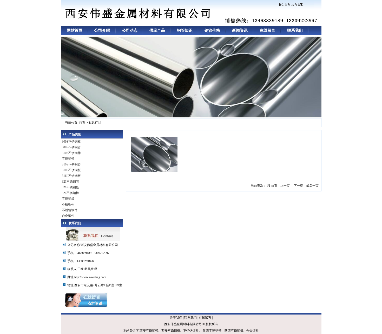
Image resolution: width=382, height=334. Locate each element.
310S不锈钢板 (71, 170)
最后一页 (312, 186)
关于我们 (176, 317)
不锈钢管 (68, 159)
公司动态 (129, 30)
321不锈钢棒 (70, 193)
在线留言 (267, 30)
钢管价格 (212, 30)
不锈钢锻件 (69, 210)
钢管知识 (185, 30)
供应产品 (157, 30)
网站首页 (74, 30)
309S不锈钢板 (71, 141)
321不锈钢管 (70, 181)
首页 (82, 122)
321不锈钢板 (70, 187)
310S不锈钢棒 (71, 153)
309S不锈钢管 (71, 147)
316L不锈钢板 (71, 176)
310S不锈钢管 (71, 164)
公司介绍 (102, 30)
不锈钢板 (68, 199)
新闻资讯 (240, 30)
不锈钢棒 (68, 204)
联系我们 (295, 30)
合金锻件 (68, 216)
